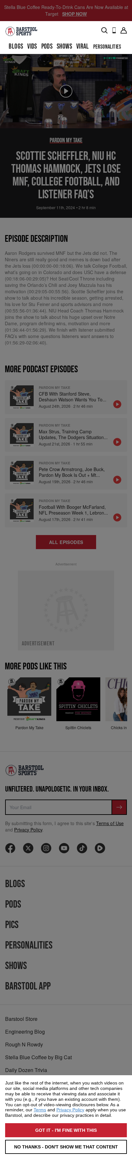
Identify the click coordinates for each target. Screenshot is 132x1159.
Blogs (16, 47)
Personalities (107, 46)
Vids (32, 47)
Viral (82, 47)
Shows (64, 47)
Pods (47, 47)
